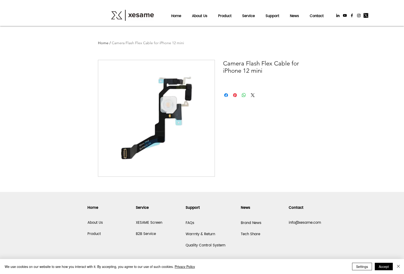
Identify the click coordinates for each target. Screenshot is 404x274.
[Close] (398, 266)
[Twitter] (366, 15)
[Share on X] (253, 95)
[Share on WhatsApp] (244, 95)
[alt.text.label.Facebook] (352, 15)
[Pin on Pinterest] (235, 95)
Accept (384, 266)
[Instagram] (359, 15)
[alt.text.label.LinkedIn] (337, 15)
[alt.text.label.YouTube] (345, 15)
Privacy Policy (185, 266)
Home (103, 43)
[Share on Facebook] (226, 95)
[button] (248, 14)
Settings (362, 266)
